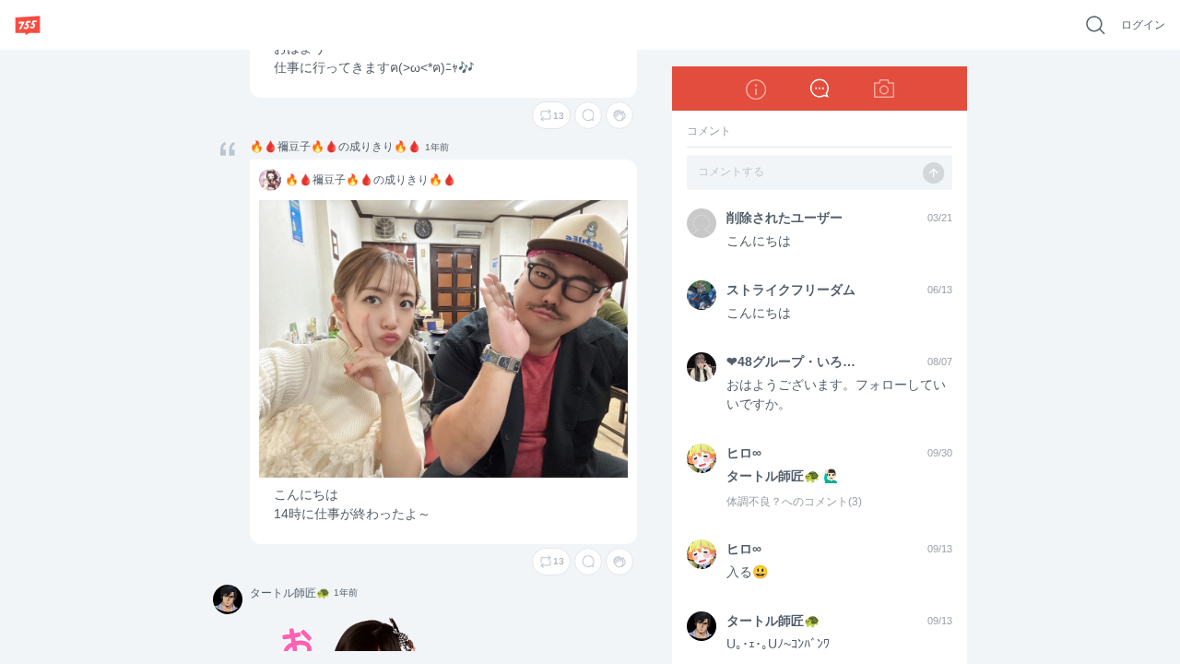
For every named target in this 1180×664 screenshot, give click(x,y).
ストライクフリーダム (791, 289)
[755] (28, 25)
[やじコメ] (819, 88)
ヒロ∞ (743, 452)
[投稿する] (934, 173)
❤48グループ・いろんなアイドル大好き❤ (793, 361)
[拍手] (619, 115)
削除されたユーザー (784, 217)
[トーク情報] (755, 88)
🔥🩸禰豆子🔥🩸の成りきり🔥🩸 (335, 146)
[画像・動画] (884, 88)
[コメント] (588, 115)
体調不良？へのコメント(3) (794, 501)
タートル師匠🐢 (227, 600)
